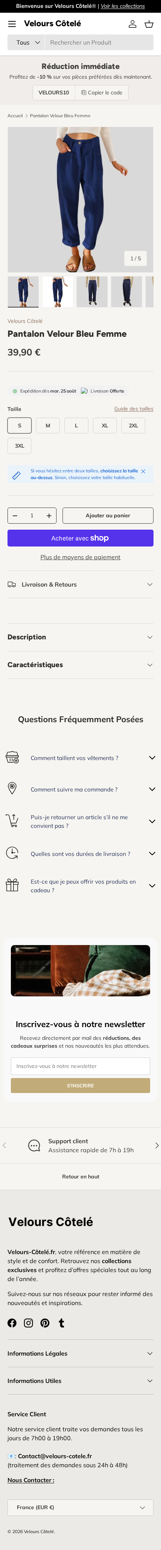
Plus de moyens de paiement (80, 557)
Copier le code (105, 92)
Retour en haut (80, 1176)
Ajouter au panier (108, 515)
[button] (149, 24)
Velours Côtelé (25, 321)
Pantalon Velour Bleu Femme (60, 115)
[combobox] (80, 42)
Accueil (15, 115)
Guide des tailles (134, 408)
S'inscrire (80, 1086)
